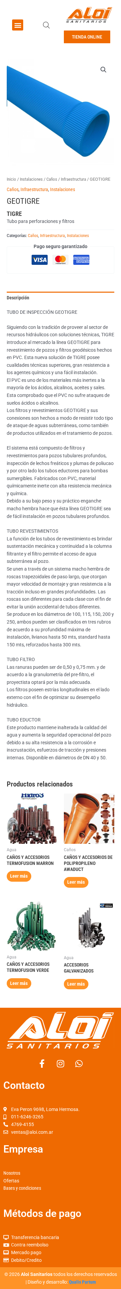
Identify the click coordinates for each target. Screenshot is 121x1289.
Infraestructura (73, 179)
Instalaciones (31, 179)
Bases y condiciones (22, 1188)
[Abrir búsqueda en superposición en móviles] (46, 25)
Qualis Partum (82, 1282)
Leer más (19, 876)
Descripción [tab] (18, 297)
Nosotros (11, 1173)
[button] (17, 25)
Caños (51, 179)
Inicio (11, 179)
